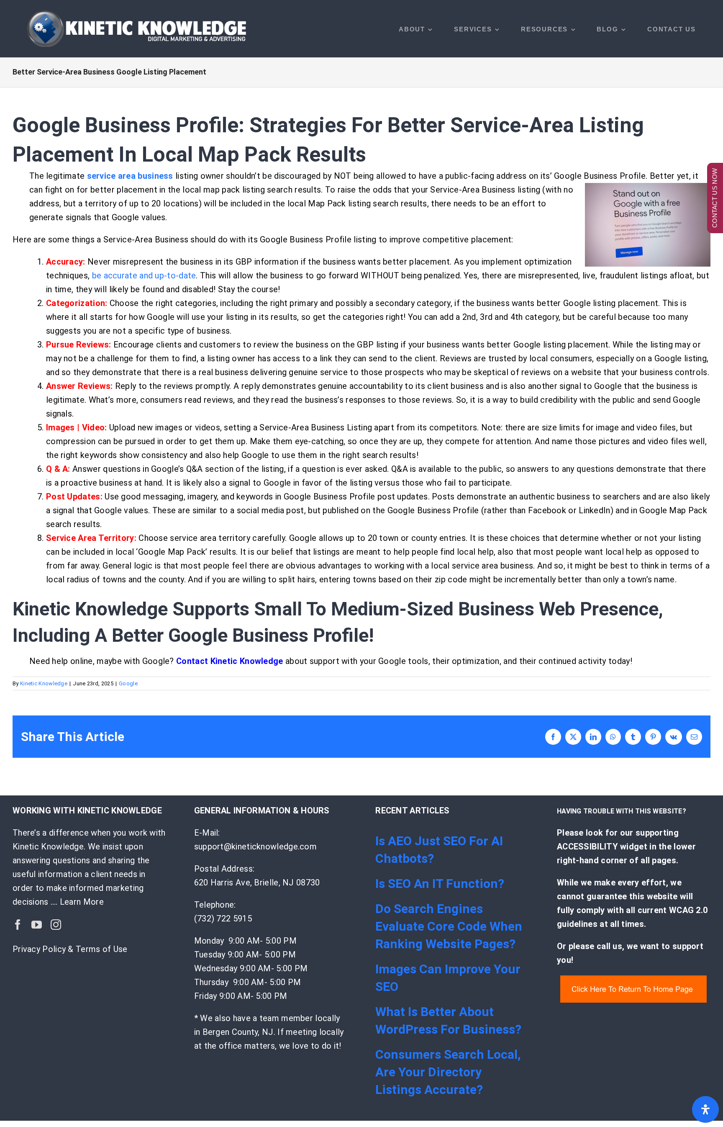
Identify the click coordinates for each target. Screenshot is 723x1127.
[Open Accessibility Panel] (705, 1109)
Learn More (82, 902)
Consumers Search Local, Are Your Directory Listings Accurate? (448, 1072)
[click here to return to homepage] (633, 980)
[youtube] (36, 924)
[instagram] (56, 924)
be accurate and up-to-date (144, 275)
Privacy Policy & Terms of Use (70, 949)
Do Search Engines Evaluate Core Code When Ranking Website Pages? (448, 926)
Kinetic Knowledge (43, 683)
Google (128, 683)
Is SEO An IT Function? (439, 883)
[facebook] (18, 924)
